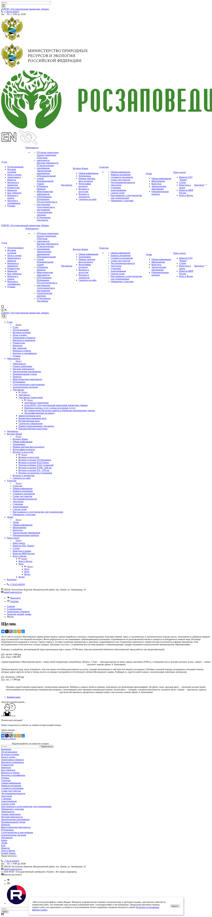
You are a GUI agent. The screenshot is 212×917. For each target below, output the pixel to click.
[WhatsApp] (15, 631)
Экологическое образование (158, 187)
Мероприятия (158, 181)
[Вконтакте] (8, 880)
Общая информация (88, 173)
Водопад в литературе (84, 195)
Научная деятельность (47, 163)
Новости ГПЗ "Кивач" (185, 178)
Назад (18, 324)
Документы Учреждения (36, 402)
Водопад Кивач (80, 168)
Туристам (103, 167)
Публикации (43, 199)
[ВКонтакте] (3, 631)
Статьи (182, 182)
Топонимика (85, 176)
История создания (11, 170)
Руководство (13, 187)
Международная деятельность (45, 192)
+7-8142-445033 (11, 11)
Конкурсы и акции (185, 186)
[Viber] (11, 631)
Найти (4, 912)
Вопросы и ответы (12, 196)
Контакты (199, 185)
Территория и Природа (14, 178)
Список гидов (117, 193)
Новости (5, 848)
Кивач (4, 840)
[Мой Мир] (23, 631)
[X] (7, 631)
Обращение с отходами (122, 200)
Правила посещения (121, 174)
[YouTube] (8, 884)
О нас (4, 162)
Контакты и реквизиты (13, 183)
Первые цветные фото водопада (87, 179)
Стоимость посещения (122, 177)
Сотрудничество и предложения (46, 208)
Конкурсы (156, 183)
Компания (6, 749)
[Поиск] (3, 316)
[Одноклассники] (19, 631)
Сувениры (116, 187)
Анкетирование (118, 190)
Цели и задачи (14, 174)
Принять (175, 906)
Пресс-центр (179, 172)
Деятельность (32, 147)
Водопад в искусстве (84, 190)
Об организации (15, 167)
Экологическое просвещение (44, 172)
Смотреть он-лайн (87, 199)
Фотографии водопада (85, 185)
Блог (3, 845)
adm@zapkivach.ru (13, 592)
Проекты (41, 189)
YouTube (14, 601)
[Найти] (3, 6)
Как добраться (14, 193)
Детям (149, 173)
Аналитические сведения (44, 213)
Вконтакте (15, 598)
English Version (8, 853)
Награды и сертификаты (13, 201)
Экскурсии (116, 185)
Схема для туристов (120, 180)
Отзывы (11, 206)
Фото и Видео (186, 195)
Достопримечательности (123, 182)
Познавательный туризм (13, 822)
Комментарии (13, 697)
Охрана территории (46, 155)
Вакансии (12, 190)
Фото (26, 569)
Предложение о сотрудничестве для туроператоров (126, 196)
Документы (42, 220)
